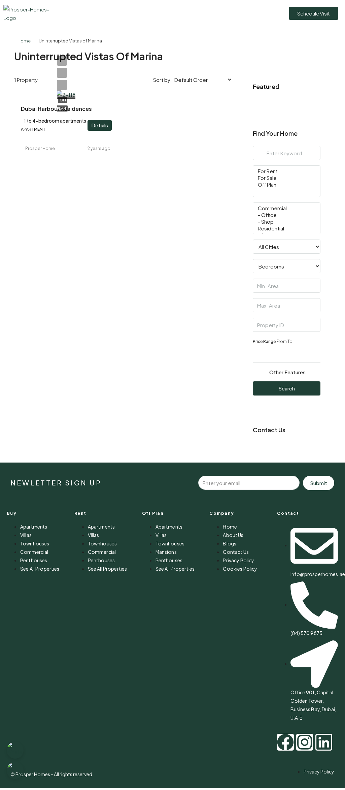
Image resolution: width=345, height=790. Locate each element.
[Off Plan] (286, 184)
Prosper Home (40, 148)
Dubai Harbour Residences (56, 108)
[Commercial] (286, 208)
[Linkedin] (323, 742)
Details (99, 125)
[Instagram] (304, 742)
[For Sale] (286, 178)
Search (286, 388)
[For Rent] (286, 171)
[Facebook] (285, 742)
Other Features (287, 372)
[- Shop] (286, 221)
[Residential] (286, 228)
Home (24, 40)
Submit (318, 483)
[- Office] (286, 215)
